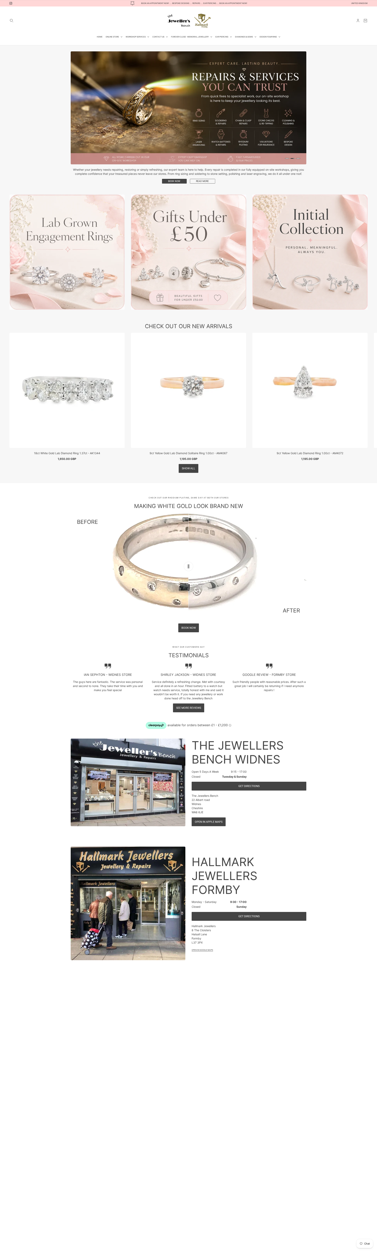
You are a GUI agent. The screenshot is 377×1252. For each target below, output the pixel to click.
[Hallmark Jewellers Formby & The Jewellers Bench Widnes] (188, 20)
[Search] (11, 20)
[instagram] (11, 3)
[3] (298, 158)
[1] (287, 158)
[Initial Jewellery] (310, 240)
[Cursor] (188, 555)
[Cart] (365, 20)
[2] (292, 158)
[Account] (358, 20)
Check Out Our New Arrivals (188, 314)
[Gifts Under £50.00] (188, 240)
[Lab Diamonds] (67, 240)
